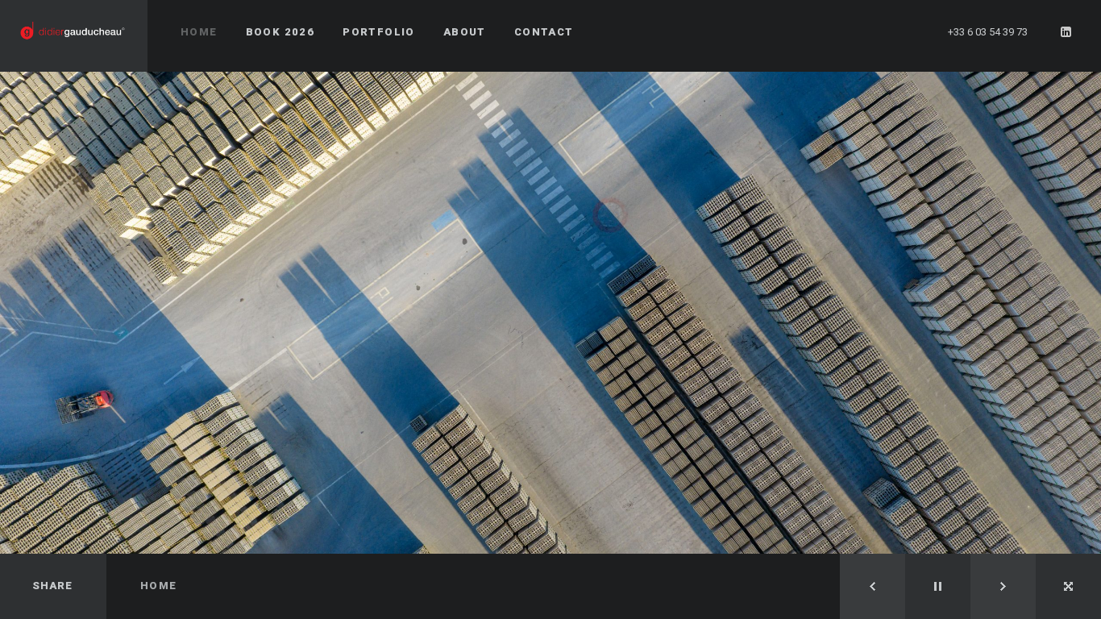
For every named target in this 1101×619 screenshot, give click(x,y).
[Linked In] (1066, 32)
